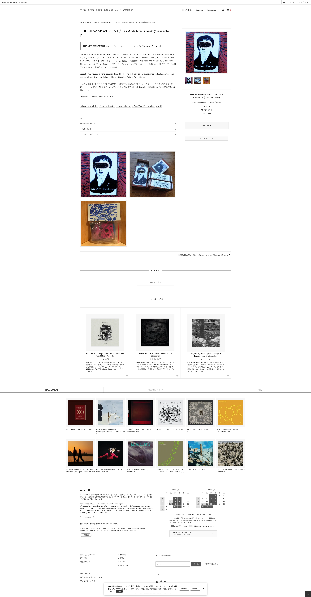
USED (259, 390)
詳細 (119, 591)
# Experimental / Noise (89, 106)
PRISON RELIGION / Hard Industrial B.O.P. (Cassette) (155, 355)
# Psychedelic (149, 106)
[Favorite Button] (127, 375)
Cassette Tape (92, 22)
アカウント (289, 2)
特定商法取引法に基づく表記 (91, 577)
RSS (81, 574)
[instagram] (165, 582)
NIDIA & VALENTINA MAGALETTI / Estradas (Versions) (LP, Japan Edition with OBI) (110, 431)
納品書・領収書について (89, 123)
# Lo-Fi (159, 106)
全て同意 (184, 588)
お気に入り (207, 110)
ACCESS (86, 535)
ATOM (87, 574)
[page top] (308, 594)
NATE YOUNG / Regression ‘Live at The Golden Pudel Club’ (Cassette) (105, 355)
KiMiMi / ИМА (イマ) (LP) (196, 470)
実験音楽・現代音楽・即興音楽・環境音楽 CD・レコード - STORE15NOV (106, 10)
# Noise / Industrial (123, 106)
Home (82, 22)
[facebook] (161, 582)
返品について (203, 255)
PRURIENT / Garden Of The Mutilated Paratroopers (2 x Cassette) (206, 355)
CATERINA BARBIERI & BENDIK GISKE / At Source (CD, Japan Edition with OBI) (80, 471)
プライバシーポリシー (88, 581)
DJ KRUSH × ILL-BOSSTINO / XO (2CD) (80, 429)
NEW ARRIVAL (51, 390)
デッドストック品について (89, 134)
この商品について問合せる (219, 255)
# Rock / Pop (137, 106)
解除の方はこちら (211, 564)
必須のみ (195, 588)
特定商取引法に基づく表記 (187, 255)
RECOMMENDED (155, 390)
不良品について (85, 129)
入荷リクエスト (206, 138)
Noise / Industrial (105, 22)
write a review (155, 282)
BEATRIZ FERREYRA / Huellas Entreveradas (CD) (227, 430)
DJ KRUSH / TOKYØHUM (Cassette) (170, 429)
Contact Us (87, 517)
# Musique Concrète (107, 106)
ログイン (303, 2)
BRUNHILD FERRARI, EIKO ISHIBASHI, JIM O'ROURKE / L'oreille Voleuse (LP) (170, 471)
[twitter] (157, 582)
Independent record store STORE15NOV (14, 2)
